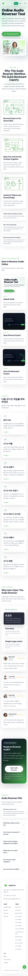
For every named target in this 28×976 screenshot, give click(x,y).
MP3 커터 (6, 913)
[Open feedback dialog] (24, 967)
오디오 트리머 (18, 916)
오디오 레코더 (18, 949)
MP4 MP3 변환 (7, 907)
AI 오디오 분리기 (19, 943)
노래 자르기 (18, 910)
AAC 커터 (6, 916)
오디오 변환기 (18, 922)
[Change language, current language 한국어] (21, 3)
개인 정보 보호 (7, 959)
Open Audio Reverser (14, 769)
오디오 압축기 (18, 925)
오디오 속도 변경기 (19, 928)
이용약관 (6, 962)
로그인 (16, 3)
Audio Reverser (19, 936)
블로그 (5, 956)
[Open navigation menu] (25, 3)
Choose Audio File (13, 34)
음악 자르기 (18, 907)
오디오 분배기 (18, 939)
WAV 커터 (6, 910)
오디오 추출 (18, 919)
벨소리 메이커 (18, 913)
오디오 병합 (18, 946)
